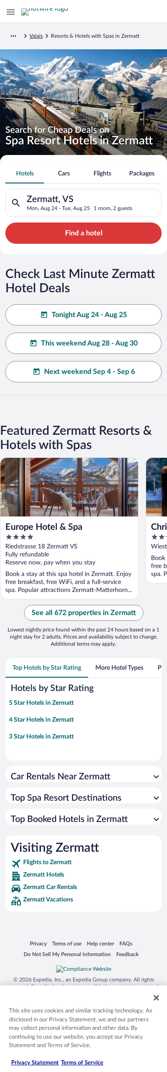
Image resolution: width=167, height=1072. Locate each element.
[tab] (24, 173)
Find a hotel (83, 233)
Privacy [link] (38, 943)
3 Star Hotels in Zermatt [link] (41, 737)
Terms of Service (82, 1063)
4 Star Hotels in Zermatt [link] (41, 720)
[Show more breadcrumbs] (13, 36)
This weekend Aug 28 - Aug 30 (89, 343)
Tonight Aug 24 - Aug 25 (89, 314)
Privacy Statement (35, 1063)
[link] (83, 863)
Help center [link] (100, 943)
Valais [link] (36, 36)
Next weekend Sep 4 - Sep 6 (89, 371)
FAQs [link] (125, 943)
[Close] (156, 998)
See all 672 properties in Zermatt (84, 612)
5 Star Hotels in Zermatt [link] (41, 703)
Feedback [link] (127, 954)
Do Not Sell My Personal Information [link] (67, 954)
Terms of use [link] (66, 943)
